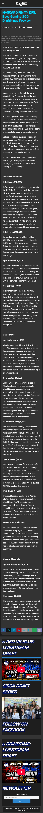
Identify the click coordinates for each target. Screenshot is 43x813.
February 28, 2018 (10, 27)
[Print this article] (29, 630)
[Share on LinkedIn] (13, 630)
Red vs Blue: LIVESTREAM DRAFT (18, 647)
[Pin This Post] (19, 630)
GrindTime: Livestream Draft (16, 750)
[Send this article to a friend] (24, 630)
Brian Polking (26, 27)
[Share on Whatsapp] (34, 630)
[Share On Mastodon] (39, 630)
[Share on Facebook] (3, 630)
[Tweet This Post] (8, 630)
